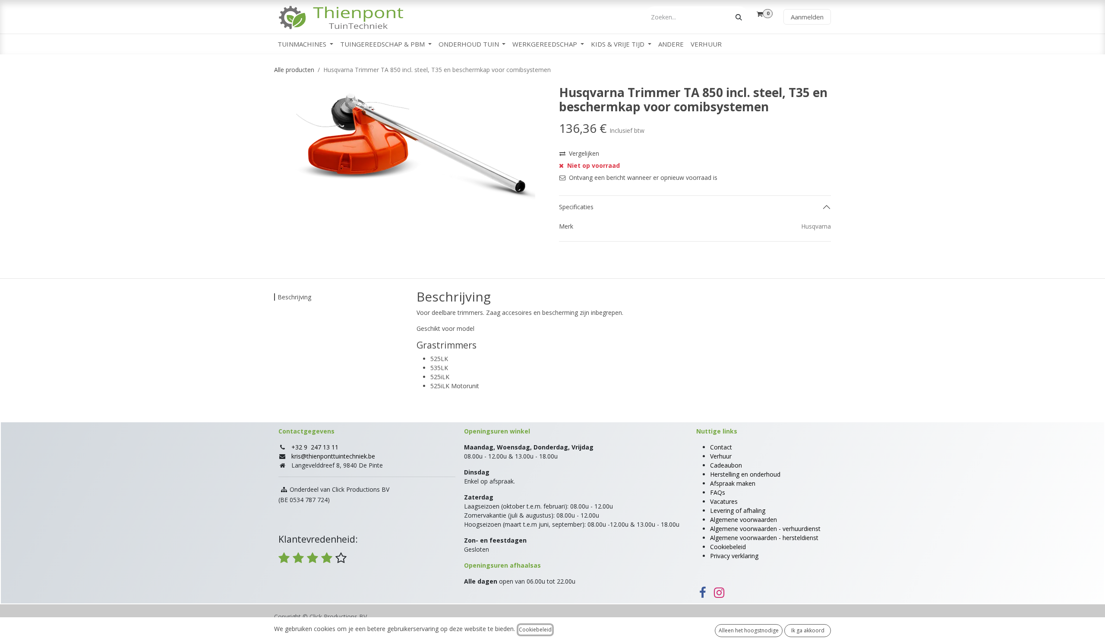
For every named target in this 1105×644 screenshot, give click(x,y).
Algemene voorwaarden (743, 519)
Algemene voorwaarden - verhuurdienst (765, 529)
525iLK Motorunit (454, 386)
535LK (439, 368)
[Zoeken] (738, 17)
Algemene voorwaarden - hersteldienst (764, 538)
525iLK (439, 377)
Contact (721, 447)
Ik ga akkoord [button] (807, 630)
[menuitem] (305, 44)
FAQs (717, 492)
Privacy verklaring (734, 556)
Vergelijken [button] (584, 153)
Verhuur (721, 456)
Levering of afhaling (737, 510)
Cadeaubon (726, 465)
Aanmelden (807, 17)
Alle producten (294, 70)
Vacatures (724, 501)
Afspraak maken (732, 483)
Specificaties (576, 207)
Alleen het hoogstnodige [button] (749, 630)
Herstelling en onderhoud (745, 474)
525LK (439, 359)
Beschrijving (294, 297)
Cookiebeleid (728, 547)
